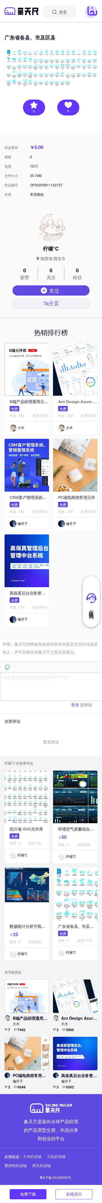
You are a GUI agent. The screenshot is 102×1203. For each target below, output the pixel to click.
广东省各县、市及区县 (78, 926)
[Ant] (75, 996)
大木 (21, 428)
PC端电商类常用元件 (76, 497)
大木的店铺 (32, 1156)
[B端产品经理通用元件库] (40, 369)
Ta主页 (51, 303)
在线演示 (74, 1194)
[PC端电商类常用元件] (27, 1053)
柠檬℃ (22, 855)
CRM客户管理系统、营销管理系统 (40, 497)
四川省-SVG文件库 (26, 829)
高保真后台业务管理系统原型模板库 (41, 593)
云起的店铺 (56, 1156)
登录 (75, 705)
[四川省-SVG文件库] (40, 796)
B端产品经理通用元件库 (31, 401)
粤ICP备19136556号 (55, 1178)
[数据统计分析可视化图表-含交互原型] (40, 894)
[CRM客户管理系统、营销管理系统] (40, 465)
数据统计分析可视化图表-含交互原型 (42, 926)
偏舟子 (23, 524)
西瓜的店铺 (41, 1166)
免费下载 (28, 1194)
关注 (54, 290)
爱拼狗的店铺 (16, 1166)
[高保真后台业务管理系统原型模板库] (40, 560)
